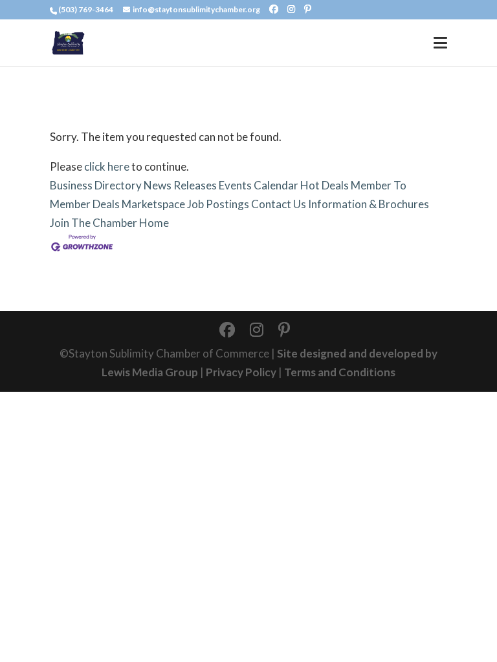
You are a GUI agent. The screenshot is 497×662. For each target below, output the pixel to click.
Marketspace (153, 204)
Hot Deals (324, 185)
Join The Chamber (93, 223)
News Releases (180, 185)
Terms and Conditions (339, 372)
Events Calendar (258, 185)
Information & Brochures (368, 204)
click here (106, 166)
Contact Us (278, 204)
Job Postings (218, 204)
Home (154, 223)
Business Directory (96, 185)
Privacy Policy (241, 372)
